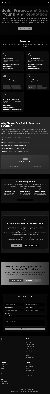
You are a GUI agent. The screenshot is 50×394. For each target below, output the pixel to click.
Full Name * (7, 302)
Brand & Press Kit (30, 370)
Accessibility (3, 385)
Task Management (30, 341)
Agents (27, 355)
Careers (2, 366)
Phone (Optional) (29, 307)
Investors (3, 368)
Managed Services (30, 344)
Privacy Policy (4, 381)
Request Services (25, 28)
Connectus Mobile (30, 357)
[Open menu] (48, 3)
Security (3, 372)
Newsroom (28, 364)
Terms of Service (4, 383)
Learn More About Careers (31, 245)
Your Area (28, 359)
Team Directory (29, 372)
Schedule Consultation (32, 280)
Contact (2, 373)
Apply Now (15, 245)
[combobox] (25, 316)
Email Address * (29, 302)
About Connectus (5, 364)
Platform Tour (29, 348)
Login (44, 2)
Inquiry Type (7, 313)
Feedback (28, 368)
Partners (28, 374)
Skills (27, 353)
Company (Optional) (9, 307)
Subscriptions (29, 350)
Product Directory (30, 346)
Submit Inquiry (26, 328)
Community (30, 366)
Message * (7, 319)
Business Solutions (30, 342)
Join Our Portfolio (30, 375)
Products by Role (29, 351)
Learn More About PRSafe (25, 200)
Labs (2, 370)
